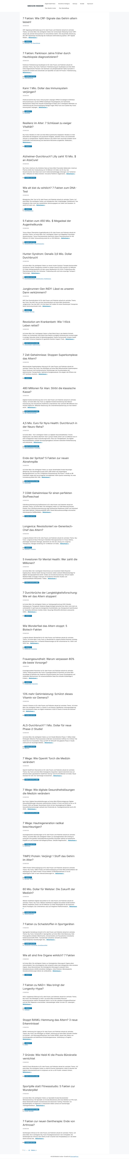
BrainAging (27, 43)
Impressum (90, 3)
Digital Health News (50, 3)
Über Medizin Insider (50, 8)
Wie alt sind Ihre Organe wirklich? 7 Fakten (49, 955)
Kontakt (82, 3)
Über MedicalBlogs (64, 8)
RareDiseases (47, 278)
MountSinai (27, 113)
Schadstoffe (27, 945)
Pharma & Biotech (30, 76)
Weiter (34, 1150)
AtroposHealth (28, 344)
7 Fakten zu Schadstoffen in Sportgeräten (48, 924)
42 (29, 1150)
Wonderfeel (34, 649)
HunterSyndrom (40, 278)
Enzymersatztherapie (29, 278)
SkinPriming (27, 846)
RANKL (26, 1044)
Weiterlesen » (33, 37)
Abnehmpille (27, 483)
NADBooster (27, 649)
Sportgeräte (34, 945)
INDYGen (32, 311)
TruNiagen (26, 1009)
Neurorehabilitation (29, 448)
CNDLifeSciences (28, 78)
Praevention (35, 683)
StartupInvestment (31, 413)
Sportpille (31, 1111)
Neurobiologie (36, 43)
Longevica (33, 549)
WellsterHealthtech (29, 914)
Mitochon (26, 748)
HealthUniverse (36, 344)
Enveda (26, 1111)
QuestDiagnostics (28, 210)
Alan (25, 413)
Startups (75, 3)
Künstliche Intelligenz (64, 3)
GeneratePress (74, 1156)
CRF (31, 43)
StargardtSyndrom (29, 243)
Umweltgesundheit (42, 945)
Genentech (27, 549)
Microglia (26, 879)
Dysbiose (26, 311)
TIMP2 (31, 879)
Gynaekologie (27, 683)
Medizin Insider (35, 6)
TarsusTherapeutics (39, 243)
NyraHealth (37, 448)
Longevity (28, 41)
